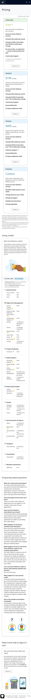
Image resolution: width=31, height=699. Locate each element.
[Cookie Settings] (2, 696)
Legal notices (22, 697)
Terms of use (10, 697)
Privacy (29, 696)
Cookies (16, 697)
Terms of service (22, 696)
